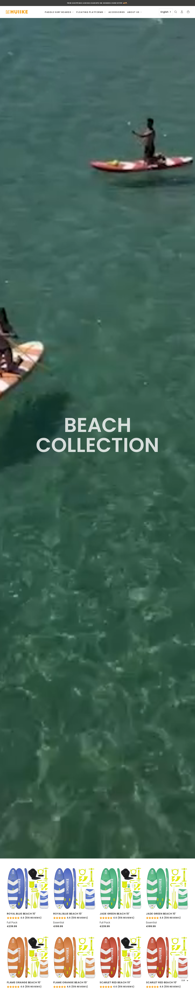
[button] (175, 12)
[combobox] (166, 11)
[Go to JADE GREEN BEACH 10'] (121, 888)
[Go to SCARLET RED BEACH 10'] (121, 957)
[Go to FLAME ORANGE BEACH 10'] (28, 957)
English (164, 12)
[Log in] (181, 12)
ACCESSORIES (116, 12)
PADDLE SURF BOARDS (58, 12)
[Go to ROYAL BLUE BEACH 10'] (28, 888)
